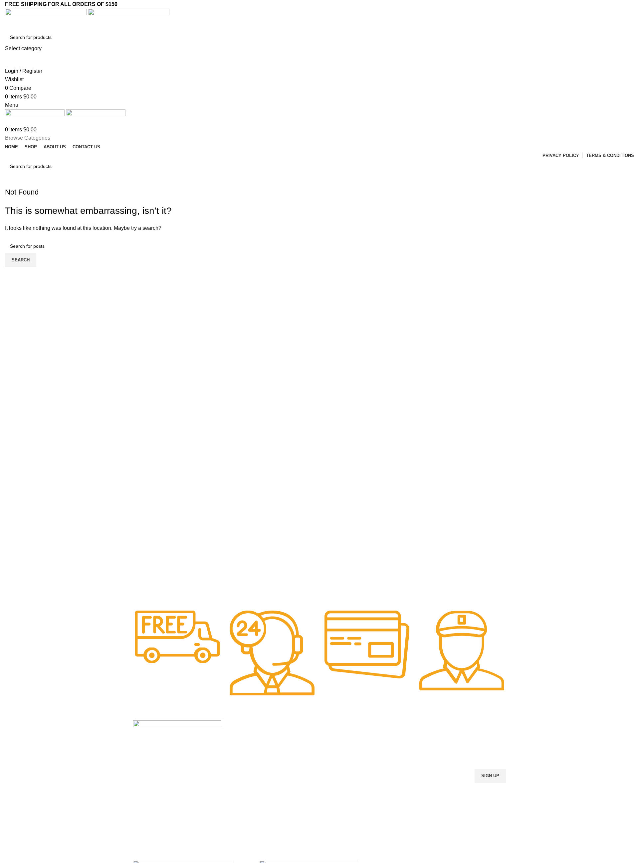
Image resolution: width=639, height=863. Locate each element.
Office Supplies (244, 737)
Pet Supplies (241, 748)
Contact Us (334, 760)
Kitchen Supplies (245, 760)
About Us (332, 748)
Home (329, 737)
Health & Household (249, 783)
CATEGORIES (243, 726)
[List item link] (177, 794)
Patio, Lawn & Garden (251, 771)
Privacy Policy (337, 771)
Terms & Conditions (343, 783)
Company (334, 726)
